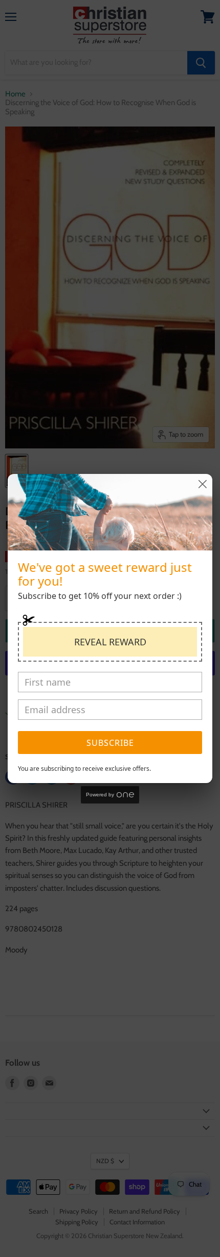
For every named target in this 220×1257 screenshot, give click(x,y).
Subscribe (110, 742)
